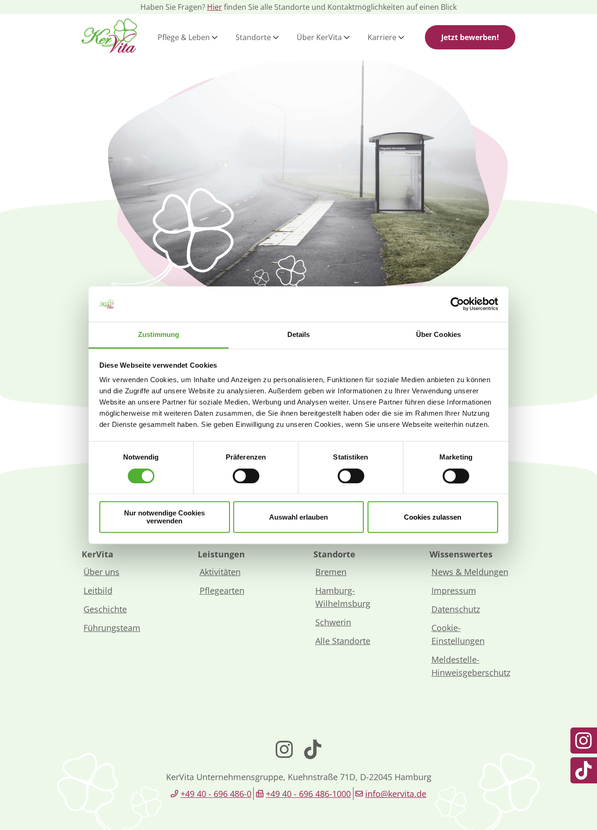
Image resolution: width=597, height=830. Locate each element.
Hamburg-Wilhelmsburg (342, 597)
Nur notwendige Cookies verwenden (164, 517)
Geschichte (105, 609)
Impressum (453, 590)
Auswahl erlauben (298, 517)
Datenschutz (455, 609)
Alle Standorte (342, 640)
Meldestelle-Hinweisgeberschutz (470, 666)
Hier (214, 7)
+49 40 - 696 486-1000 (308, 793)
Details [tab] (298, 335)
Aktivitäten (220, 571)
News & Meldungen (469, 571)
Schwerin (333, 622)
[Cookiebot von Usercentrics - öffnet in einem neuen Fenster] (457, 304)
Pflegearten (222, 590)
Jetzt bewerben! (470, 37)
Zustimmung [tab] (159, 335)
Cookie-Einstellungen (458, 634)
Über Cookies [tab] (438, 335)
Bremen (331, 571)
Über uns (101, 571)
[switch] (246, 475)
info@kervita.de (395, 793)
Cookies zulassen (432, 517)
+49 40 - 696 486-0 (215, 793)
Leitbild (97, 590)
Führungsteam (111, 627)
